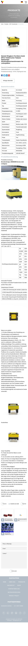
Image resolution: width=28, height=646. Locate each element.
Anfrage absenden (8, 80)
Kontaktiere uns (14, 588)
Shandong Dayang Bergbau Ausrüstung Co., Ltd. (6, 606)
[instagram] (20, 613)
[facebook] (3, 613)
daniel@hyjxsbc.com (17, 620)
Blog (19, 585)
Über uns (12, 582)
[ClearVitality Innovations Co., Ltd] (2, 2)
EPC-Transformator (13, 24)
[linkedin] (8, 613)
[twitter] (12, 613)
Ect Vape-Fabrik (18, 606)
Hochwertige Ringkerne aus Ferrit (8, 533)
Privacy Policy (14, 595)
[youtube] (16, 613)
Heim (2, 24)
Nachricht (10, 585)
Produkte (6, 24)
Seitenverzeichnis (14, 592)
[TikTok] (24, 613)
